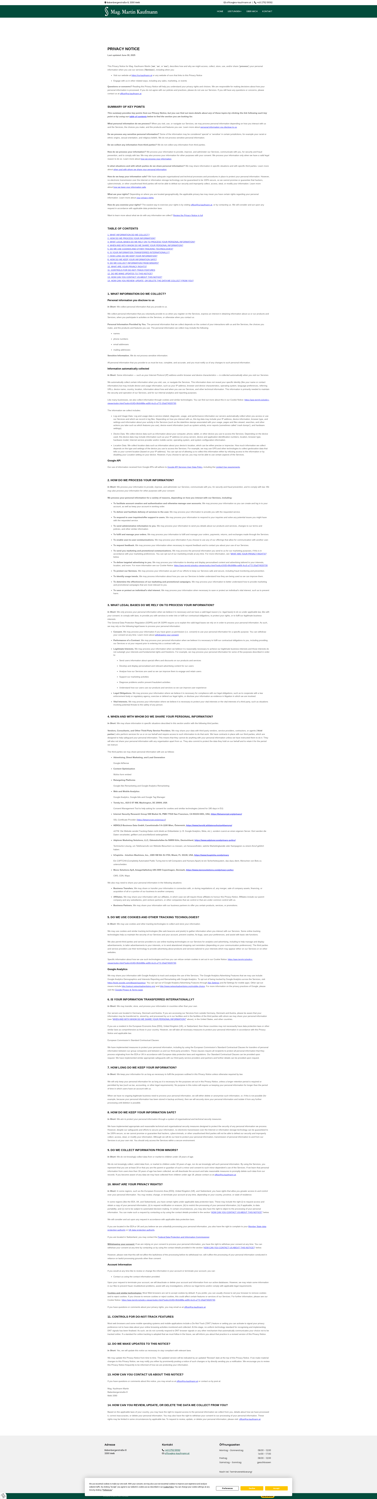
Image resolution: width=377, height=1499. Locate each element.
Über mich (252, 11)
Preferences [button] (107, 1490)
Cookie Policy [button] (168, 1487)
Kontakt (267, 11)
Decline (252, 1488)
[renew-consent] (3, 1495)
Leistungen (234, 11)
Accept (276, 1488)
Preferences (227, 1488)
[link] (234, 11)
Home (220, 11)
